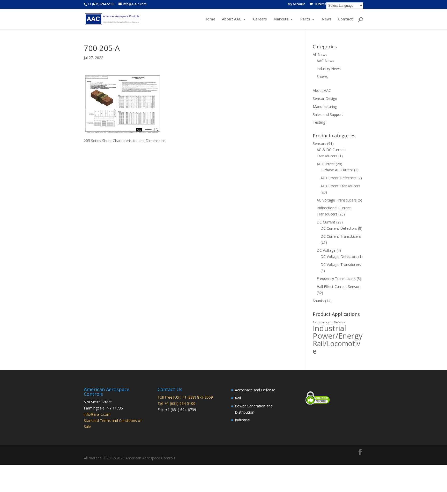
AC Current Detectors (338, 177)
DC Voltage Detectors (339, 256)
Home (210, 19)
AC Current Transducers (340, 185)
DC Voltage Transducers (341, 264)
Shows (322, 76)
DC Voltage (326, 250)
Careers (260, 19)
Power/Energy (338, 336)
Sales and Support (328, 114)
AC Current (326, 163)
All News (320, 54)
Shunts (318, 300)
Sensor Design (325, 98)
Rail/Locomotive (336, 347)
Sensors (319, 143)
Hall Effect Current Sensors (339, 286)
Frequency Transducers (336, 278)
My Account (296, 4)
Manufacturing (325, 106)
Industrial (329, 328)
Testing (319, 122)
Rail (238, 398)
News (326, 19)
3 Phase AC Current (337, 169)
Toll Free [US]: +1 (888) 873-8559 (185, 397)
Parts (305, 19)
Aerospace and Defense (329, 322)
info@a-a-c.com (97, 414)
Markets (280, 19)
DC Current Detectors (339, 228)
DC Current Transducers (341, 236)
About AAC (231, 19)
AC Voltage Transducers (337, 200)
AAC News (325, 60)
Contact (345, 19)
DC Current (326, 222)
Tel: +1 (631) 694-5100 (176, 403)
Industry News (329, 68)
